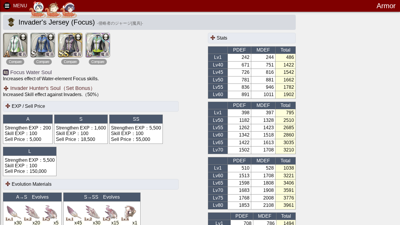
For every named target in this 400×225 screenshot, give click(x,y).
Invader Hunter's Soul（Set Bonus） (52, 88)
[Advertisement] (350, 105)
